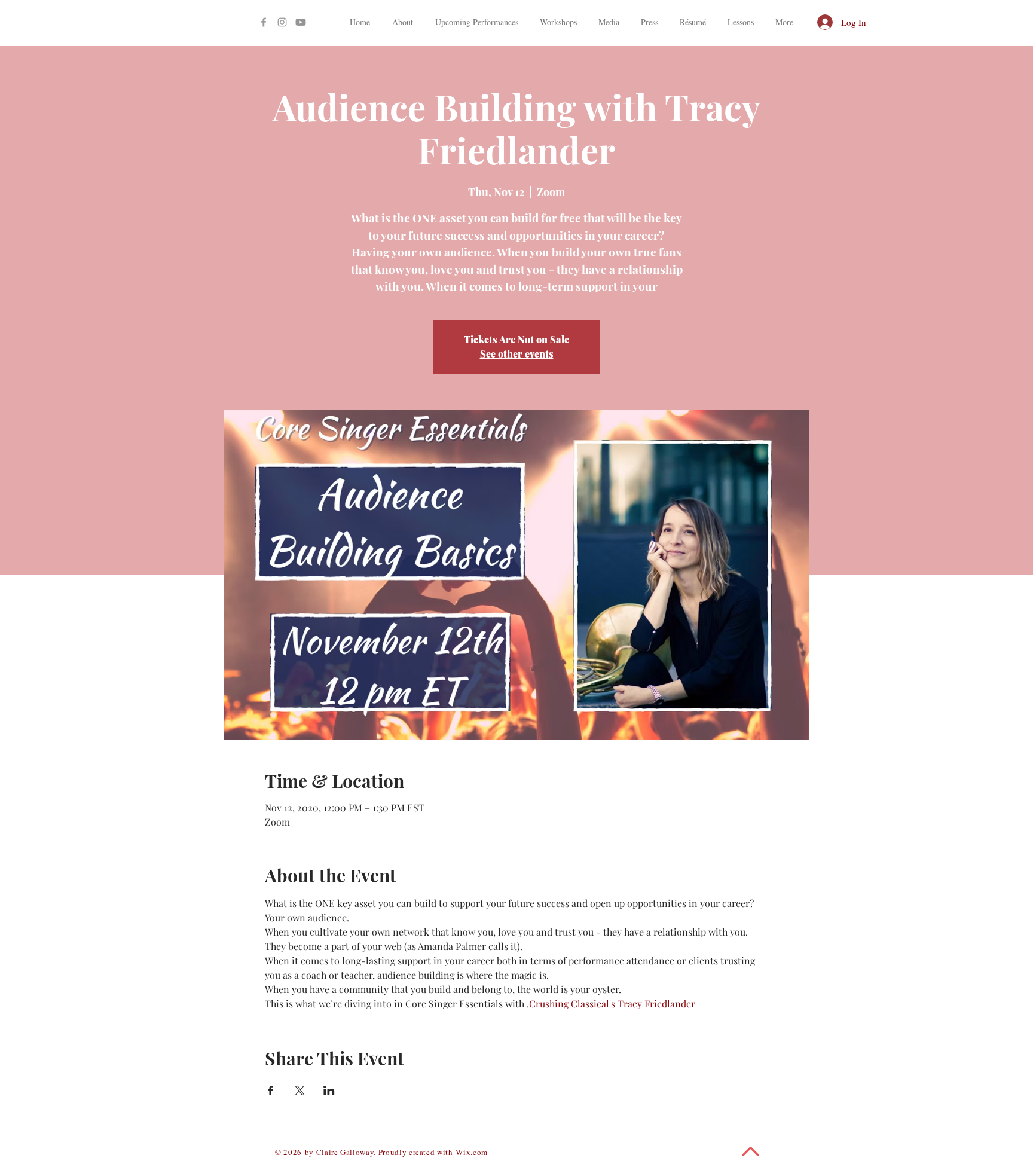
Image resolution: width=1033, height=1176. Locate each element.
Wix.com (472, 1152)
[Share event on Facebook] (270, 1090)
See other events (517, 353)
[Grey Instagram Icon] (282, 22)
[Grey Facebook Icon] (264, 22)
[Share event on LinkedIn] (329, 1090)
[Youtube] (301, 22)
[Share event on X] (299, 1090)
